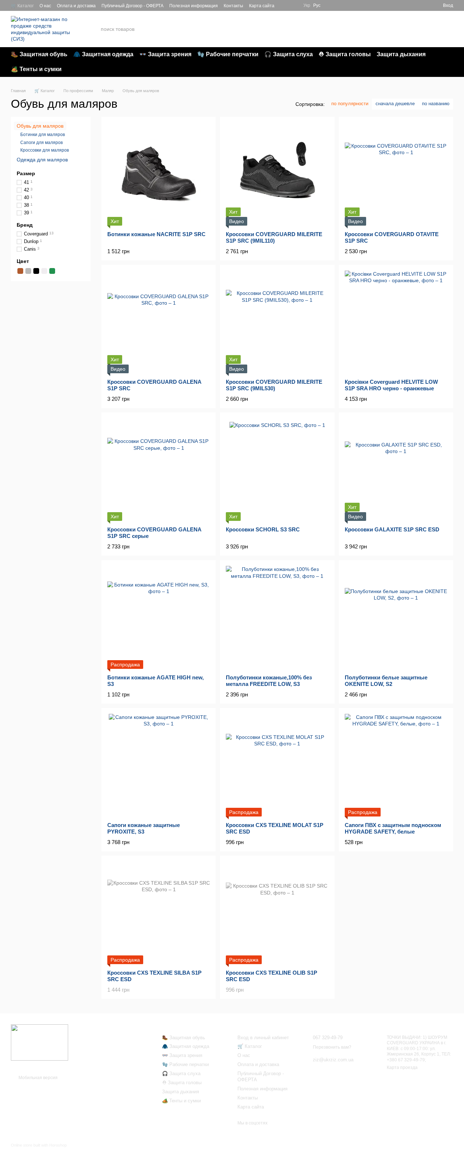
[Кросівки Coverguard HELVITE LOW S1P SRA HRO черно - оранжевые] (396, 322)
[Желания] (411, 5)
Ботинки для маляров (42, 134)
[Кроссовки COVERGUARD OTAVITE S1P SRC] (396, 174)
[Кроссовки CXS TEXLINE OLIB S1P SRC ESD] (277, 912)
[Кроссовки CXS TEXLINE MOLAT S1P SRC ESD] (277, 765)
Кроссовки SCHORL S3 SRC (263, 529)
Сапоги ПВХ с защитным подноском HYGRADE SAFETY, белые (393, 828)
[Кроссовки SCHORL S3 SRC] (277, 469)
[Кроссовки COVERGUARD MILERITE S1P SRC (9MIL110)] (277, 174)
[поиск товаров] (324, 29)
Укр (306, 5)
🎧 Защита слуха (288, 54)
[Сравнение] (424, 5)
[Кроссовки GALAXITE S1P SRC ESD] (396, 469)
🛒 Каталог (22, 5)
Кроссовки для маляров (44, 150)
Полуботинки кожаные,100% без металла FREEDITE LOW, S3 (269, 680)
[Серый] (28, 271)
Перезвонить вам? (378, 33)
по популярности (349, 103)
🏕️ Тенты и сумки (36, 69)
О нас (45, 5)
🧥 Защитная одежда (103, 54)
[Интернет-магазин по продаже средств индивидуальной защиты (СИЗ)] (39, 1042)
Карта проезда (402, 1067)
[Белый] (44, 271)
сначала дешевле (395, 103)
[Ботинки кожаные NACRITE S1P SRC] (158, 174)
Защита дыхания (401, 54)
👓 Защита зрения (165, 54)
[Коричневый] (20, 271)
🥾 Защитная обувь (39, 54)
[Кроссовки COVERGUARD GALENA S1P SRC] (158, 322)
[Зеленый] (52, 271)
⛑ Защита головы (345, 54)
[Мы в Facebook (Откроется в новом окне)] (284, 5)
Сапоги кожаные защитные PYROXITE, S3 (143, 828)
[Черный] (36, 271)
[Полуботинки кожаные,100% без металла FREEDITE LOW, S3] (277, 617)
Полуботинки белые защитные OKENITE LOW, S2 (386, 680)
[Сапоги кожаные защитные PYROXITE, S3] (158, 765)
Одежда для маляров (42, 160)
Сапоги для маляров (41, 142)
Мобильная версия (37, 1077)
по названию (436, 103)
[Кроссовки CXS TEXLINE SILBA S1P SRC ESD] (158, 912)
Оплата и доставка (76, 5)
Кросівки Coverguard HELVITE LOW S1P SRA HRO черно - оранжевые (391, 385)
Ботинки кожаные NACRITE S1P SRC (156, 234)
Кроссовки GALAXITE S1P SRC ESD (392, 529)
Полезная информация (193, 5)
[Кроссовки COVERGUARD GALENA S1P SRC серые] (158, 469)
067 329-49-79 (377, 25)
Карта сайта (261, 5)
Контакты (233, 5)
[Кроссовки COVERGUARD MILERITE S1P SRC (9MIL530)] (277, 322)
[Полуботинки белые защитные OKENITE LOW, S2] (396, 617)
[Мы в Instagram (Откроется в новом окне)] (293, 5)
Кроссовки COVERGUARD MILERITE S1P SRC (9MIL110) (274, 237)
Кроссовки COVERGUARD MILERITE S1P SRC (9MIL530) (274, 385)
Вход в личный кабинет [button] (263, 1037)
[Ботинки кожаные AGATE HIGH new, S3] (158, 617)
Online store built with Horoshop (39, 1145)
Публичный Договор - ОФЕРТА (132, 5)
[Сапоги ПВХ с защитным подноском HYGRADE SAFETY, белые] (396, 765)
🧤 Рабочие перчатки (227, 54)
